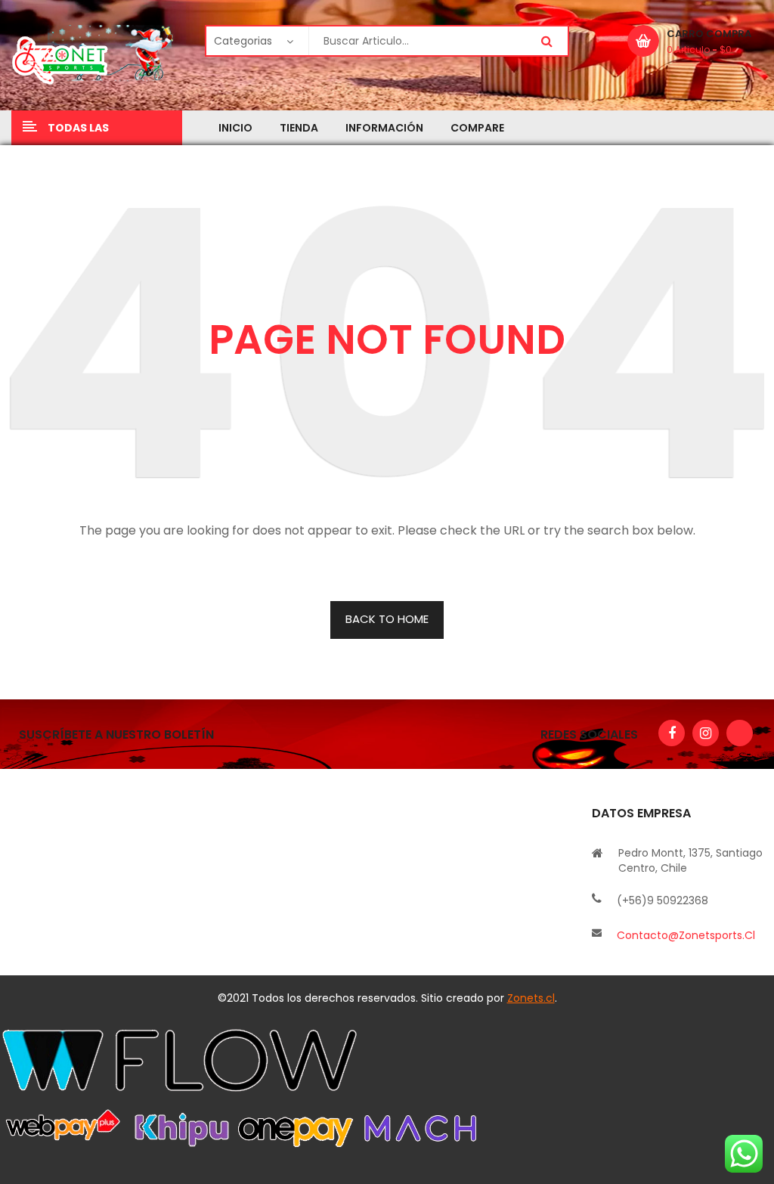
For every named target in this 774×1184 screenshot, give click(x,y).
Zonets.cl (531, 998)
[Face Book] (671, 733)
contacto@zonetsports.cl (686, 935)
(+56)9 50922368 (662, 900)
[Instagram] (705, 733)
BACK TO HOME (387, 619)
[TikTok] (739, 733)
